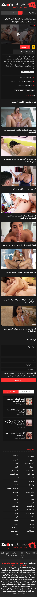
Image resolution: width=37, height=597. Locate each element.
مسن (32, 520)
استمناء (31, 467)
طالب (16, 502)
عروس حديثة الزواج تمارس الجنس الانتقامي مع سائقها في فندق (20, 300)
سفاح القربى (30, 492)
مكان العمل (15, 527)
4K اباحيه (15, 455)
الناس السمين (14, 474)
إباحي (16, 467)
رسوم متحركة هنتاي (12, 488)
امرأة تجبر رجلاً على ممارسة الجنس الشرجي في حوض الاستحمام (19, 160)
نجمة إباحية (19, 90)
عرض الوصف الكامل (27, 71)
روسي (32, 488)
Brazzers (31, 456)
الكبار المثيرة (30, 470)
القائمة (31, 13)
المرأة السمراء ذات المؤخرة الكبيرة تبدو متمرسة (19, 245)
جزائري (31, 481)
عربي (32, 502)
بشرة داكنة (30, 474)
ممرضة (31, 527)
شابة (32, 495)
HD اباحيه (15, 460)
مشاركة (23, 47)
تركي (32, 477)
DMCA (34, 553)
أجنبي (16, 463)
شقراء (32, 499)
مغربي (32, 524)
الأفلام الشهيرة (11, 391)
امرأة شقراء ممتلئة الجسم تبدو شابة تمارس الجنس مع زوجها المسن (21, 217)
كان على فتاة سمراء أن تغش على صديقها (15, 434)
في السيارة (30, 506)
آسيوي (32, 460)
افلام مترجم (14, 470)
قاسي (16, 509)
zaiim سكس (29, 95)
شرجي (16, 499)
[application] (18, 34)
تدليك (16, 477)
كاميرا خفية (30, 509)
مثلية (32, 517)
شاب (17, 495)
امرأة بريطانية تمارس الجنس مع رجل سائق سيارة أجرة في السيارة (15, 422)
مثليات (16, 517)
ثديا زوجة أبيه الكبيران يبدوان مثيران (23, 189)
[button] (18, 34)
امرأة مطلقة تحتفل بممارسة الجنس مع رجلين (20, 272)
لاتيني (16, 513)
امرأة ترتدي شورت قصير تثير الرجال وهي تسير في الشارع (20, 330)
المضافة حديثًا (26, 391)
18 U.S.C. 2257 (22, 555)
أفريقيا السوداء (29, 463)
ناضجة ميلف (14, 531)
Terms (28, 553)
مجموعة (16, 520)
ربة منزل (31, 485)
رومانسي (15, 492)
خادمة (16, 485)
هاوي (17, 534)
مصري (16, 524)
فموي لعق (15, 506)
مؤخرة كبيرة (30, 90)
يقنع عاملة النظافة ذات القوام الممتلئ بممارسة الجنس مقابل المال (20, 131)
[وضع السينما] (33, 47)
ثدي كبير (16, 481)
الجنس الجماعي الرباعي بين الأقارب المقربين (15, 400)
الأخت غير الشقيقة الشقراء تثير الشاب (15, 411)
